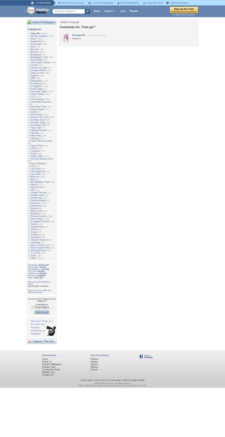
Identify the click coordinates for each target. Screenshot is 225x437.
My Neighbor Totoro (40, 182)
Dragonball (36, 81)
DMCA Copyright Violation (134, 380)
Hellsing (35, 138)
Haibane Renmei (39, 130)
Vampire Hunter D (40, 240)
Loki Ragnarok (38, 171)
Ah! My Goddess (39, 36)
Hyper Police (37, 145)
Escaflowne (36, 83)
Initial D (34, 148)
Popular (134, 11)
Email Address (42, 304)
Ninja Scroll (36, 187)
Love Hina (36, 174)
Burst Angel (36, 59)
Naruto (34, 184)
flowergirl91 (78, 35)
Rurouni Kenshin (39, 216)
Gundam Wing (38, 122)
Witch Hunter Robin (40, 247)
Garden (94, 361)
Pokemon (35, 203)
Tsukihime (36, 237)
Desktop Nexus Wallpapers (37, 11)
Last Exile (36, 168)
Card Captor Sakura (41, 62)
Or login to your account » (184, 15)
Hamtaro (35, 133)
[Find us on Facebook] (146, 358)
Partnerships (115, 380)
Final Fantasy (37, 94)
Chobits (34, 65)
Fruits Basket (37, 99)
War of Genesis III (40, 245)
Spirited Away (37, 226)
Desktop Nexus (107, 383)
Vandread (35, 242)
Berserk (34, 49)
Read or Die (37, 211)
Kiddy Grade (37, 156)
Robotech (35, 213)
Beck (33, 46)
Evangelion (36, 86)
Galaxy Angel (37, 109)
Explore (109, 11)
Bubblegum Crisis (40, 57)
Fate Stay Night (39, 91)
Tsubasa (35, 234)
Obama (94, 367)
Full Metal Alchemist (41, 102)
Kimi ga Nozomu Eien (42, 158)
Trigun (34, 232)
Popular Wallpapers (52, 364)
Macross (35, 176)
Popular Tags (49, 367)
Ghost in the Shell (40, 117)
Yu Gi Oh (35, 253)
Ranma (34, 208)
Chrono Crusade (39, 67)
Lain (33, 166)
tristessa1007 (33, 286)
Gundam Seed (38, 119)
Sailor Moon (37, 218)
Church (94, 364)
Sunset (94, 369)
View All (35, 33)
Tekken (34, 229)
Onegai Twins (37, 195)
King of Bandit (38, 163)
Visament (44, 286)
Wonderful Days (39, 250)
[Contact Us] (42, 335)
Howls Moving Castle (41, 141)
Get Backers (37, 114)
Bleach (34, 52)
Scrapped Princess (40, 221)
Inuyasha (35, 151)
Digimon (35, 75)
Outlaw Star (37, 197)
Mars (33, 179)
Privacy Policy (87, 380)
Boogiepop (36, 54)
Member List (48, 372)
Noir (33, 189)
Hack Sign (36, 127)
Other (33, 258)
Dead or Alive (37, 73)
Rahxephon (36, 205)
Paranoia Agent (38, 200)
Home (97, 11)
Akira (33, 38)
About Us (47, 361)
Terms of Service (101, 380)
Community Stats (51, 369)
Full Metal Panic (39, 106)
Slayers (34, 224)
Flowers (94, 359)
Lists (123, 11)
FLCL (33, 96)
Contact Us (48, 374)
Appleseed (36, 41)
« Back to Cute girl (69, 22)
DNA (33, 78)
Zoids (33, 255)
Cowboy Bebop (38, 70)
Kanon (34, 153)
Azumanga (36, 44)
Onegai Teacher (39, 192)
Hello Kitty (36, 135)
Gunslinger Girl (38, 125)
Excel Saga (36, 88)
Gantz (34, 112)
